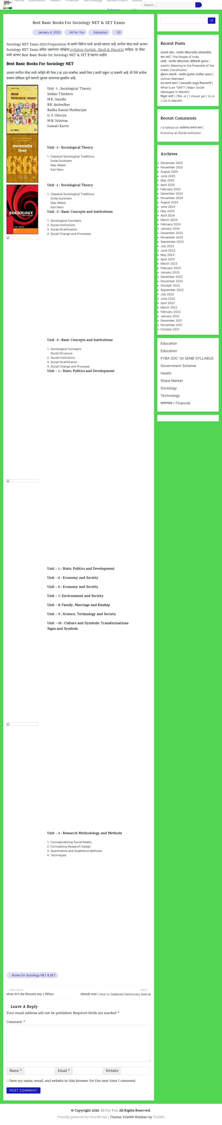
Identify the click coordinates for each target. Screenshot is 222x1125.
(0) (119, 32)
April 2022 (168, 303)
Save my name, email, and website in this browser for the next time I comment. (73, 1081)
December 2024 (172, 193)
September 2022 (172, 290)
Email (64, 1071)
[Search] (212, 20)
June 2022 (168, 298)
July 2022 (167, 294)
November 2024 (172, 198)
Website (112, 1071)
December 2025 (172, 163)
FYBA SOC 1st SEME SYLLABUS (187, 358)
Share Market (172, 381)
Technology (170, 395)
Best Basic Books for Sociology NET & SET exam (79, 23)
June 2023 (168, 250)
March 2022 (169, 307)
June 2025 (168, 176)
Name (16, 1071)
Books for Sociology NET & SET (34, 975)
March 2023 (169, 263)
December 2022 (172, 276)
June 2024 (168, 206)
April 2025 (168, 184)
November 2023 (172, 237)
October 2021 (170, 329)
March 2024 (169, 220)
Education (100, 32)
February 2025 (171, 189)
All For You (77, 32)
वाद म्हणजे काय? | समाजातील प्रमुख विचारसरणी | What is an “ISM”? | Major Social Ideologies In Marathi (187, 87)
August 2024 (169, 202)
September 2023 (172, 241)
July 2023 (167, 246)
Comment (16, 1022)
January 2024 (170, 228)
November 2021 (172, 325)
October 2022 (170, 285)
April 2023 (168, 259)
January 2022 (170, 316)
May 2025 (167, 180)
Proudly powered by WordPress (83, 1117)
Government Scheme (178, 366)
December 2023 (172, 233)
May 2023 (167, 255)
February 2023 (171, 268)
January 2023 (170, 272)
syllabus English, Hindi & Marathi (97, 50)
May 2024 (168, 211)
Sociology (169, 388)
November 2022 (172, 281)
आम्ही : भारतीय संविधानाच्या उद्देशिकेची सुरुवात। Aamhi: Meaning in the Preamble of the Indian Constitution (187, 66)
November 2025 (172, 167)
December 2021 (171, 320)
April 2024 (168, 215)
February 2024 (171, 224)
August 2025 (169, 171)
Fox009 (158, 1117)
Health (166, 373)
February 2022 (171, 311)
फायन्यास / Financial (175, 403)
